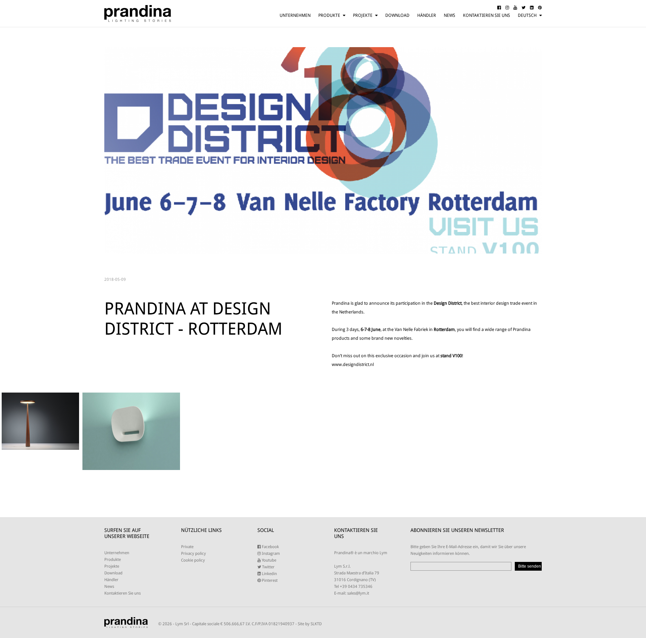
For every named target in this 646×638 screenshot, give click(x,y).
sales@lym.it (358, 593)
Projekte (362, 15)
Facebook (270, 546)
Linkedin (269, 573)
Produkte (329, 15)
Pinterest (269, 580)
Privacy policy (193, 553)
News (449, 15)
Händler (426, 15)
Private (187, 546)
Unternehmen (295, 15)
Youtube (268, 560)
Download (397, 15)
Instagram (270, 553)
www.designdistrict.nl (353, 364)
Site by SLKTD (310, 624)
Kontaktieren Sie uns (486, 15)
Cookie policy (193, 560)
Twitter (268, 567)
